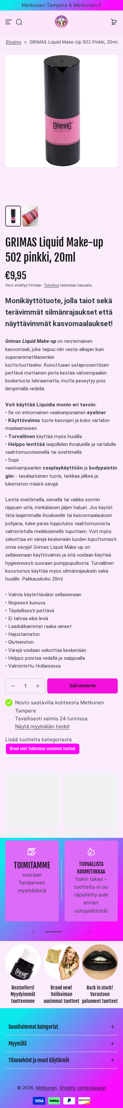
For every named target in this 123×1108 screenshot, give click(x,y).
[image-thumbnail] (13, 216)
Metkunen (46, 1087)
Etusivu (13, 42)
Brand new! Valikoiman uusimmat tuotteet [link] (61, 994)
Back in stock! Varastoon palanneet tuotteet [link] (100, 994)
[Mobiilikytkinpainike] (9, 22)
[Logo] (61, 21)
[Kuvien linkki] (23, 976)
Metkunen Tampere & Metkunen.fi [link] (61, 5)
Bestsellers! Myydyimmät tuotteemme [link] (22, 994)
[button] (19, 22)
